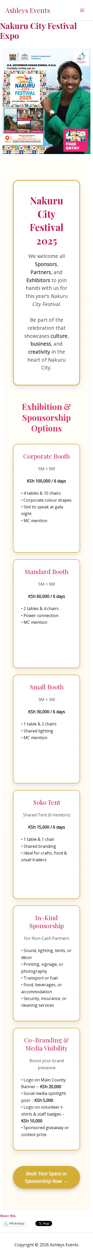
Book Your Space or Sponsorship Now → (46, 1177)
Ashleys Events (27, 10)
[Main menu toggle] (82, 10)
